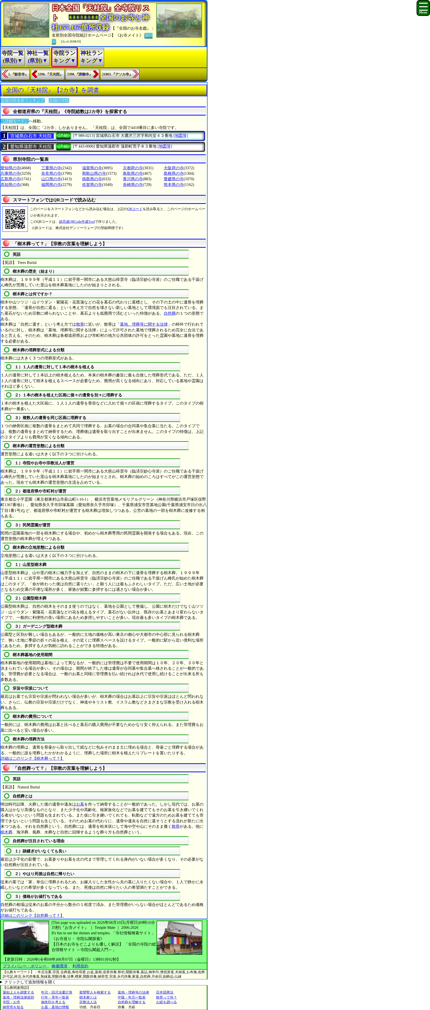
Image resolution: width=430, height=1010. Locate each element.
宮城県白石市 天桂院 (31, 135)
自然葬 (170, 313)
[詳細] (63, 135)
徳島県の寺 (92, 179)
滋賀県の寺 (92, 168)
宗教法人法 (88, 1002)
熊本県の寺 (174, 184)
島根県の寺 (174, 173)
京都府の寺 (133, 168)
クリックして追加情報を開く (30, 982)
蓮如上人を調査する (18, 992)
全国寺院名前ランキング (23, 100)
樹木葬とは (88, 997)
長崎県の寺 (133, 184)
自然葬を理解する (132, 1002)
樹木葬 (6, 832)
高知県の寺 (10, 184)
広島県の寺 (10, 179)
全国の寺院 (59, 100)
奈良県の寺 (51, 173)
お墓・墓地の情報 (55, 1007)
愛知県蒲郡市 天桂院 (31, 146)
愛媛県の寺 (174, 179)
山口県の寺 (51, 179)
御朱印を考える (53, 1002)
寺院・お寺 (11, 1002)
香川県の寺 (133, 179)
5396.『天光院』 (50, 74)
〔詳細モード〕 (15, 121)
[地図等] (180, 135)
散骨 (80, 324)
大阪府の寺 (174, 168)
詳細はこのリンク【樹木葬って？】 (32, 758)
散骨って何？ (166, 997)
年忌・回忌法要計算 (56, 992)
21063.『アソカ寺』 (117, 74)
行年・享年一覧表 (55, 997)
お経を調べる (166, 1002)
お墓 (80, 804)
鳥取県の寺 (133, 173)
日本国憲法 (164, 992)
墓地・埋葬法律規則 (18, 997)
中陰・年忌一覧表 (132, 997)
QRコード (135, 209)
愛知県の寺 (10, 168)
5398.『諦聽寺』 (80, 74)
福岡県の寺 (51, 184)
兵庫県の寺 (10, 173)
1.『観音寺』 (18, 74)
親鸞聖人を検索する (95, 992)
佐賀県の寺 (92, 184)
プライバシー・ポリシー (25, 966)
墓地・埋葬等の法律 (133, 992)
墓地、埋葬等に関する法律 (144, 324)
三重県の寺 (51, 168)
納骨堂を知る (13, 1007)
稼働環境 (59, 966)
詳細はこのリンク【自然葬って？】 (32, 915)
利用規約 (80, 966)
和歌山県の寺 (94, 173)
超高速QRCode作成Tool (77, 222)
